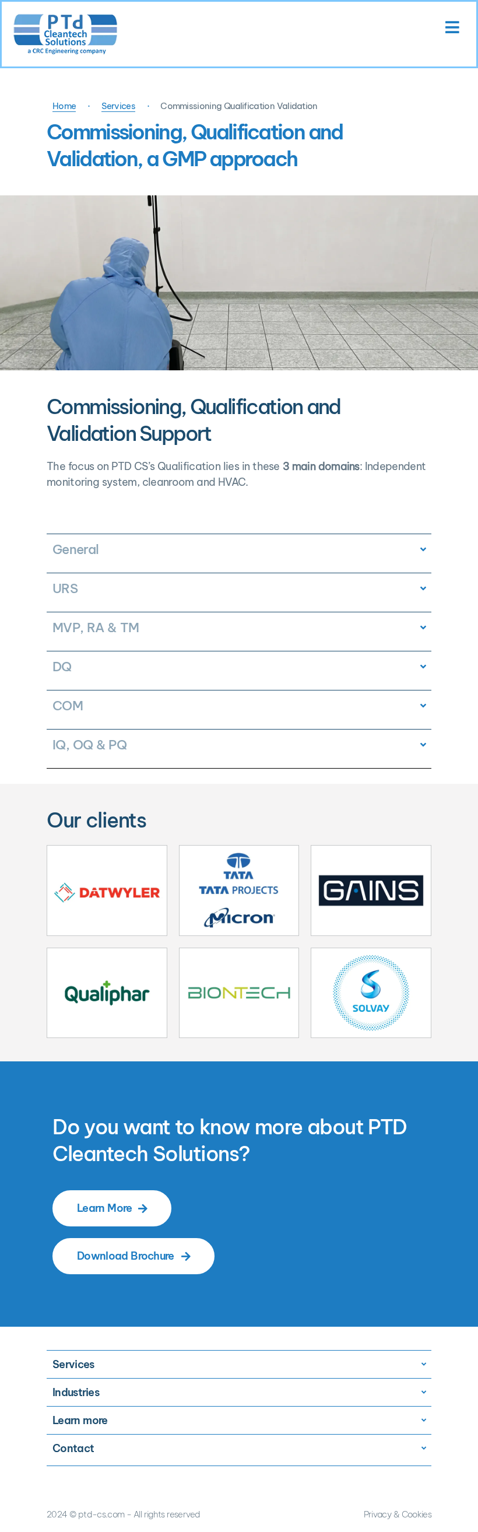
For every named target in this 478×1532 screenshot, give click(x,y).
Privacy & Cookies (397, 1514)
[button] (238, 106)
